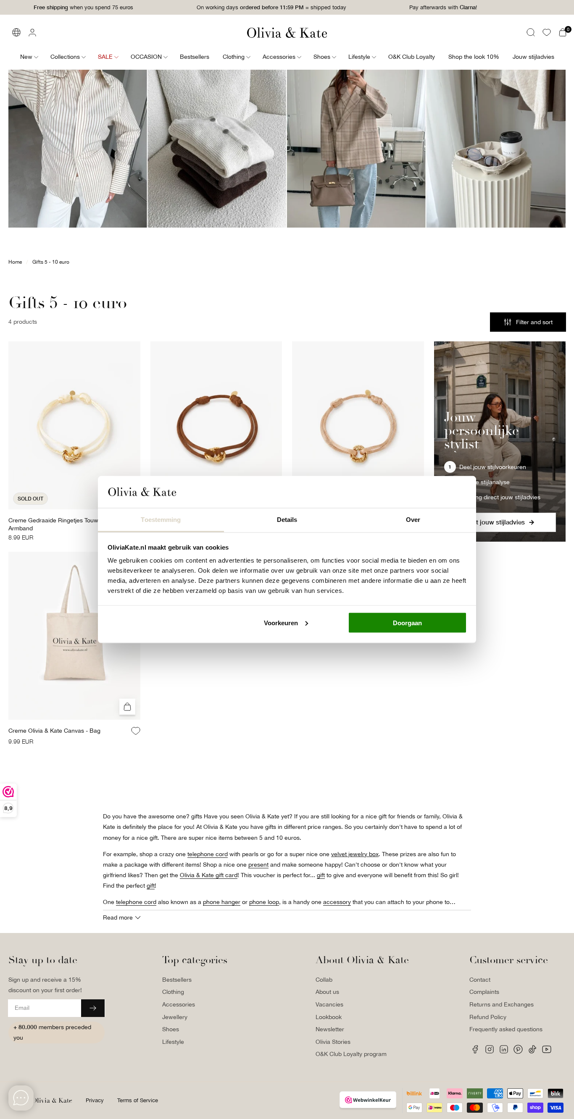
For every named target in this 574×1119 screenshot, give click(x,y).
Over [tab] (413, 519)
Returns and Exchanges (501, 1004)
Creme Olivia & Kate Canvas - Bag (54, 730)
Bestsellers (177, 979)
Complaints (484, 991)
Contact (479, 979)
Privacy (95, 1100)
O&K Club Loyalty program (351, 1054)
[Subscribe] (93, 1008)
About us (327, 991)
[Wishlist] (547, 32)
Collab (324, 979)
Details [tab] (287, 519)
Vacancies (329, 1004)
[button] (531, 32)
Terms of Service (137, 1100)
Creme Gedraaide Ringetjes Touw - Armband (55, 524)
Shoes (170, 1029)
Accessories (178, 1004)
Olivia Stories (333, 1041)
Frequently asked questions (505, 1029)
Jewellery (174, 1017)
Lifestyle (173, 1041)
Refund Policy (487, 1017)
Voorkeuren (281, 622)
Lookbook (329, 1017)
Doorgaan (407, 622)
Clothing (173, 991)
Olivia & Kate (52, 1100)
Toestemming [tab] (161, 519)
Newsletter (330, 1029)
